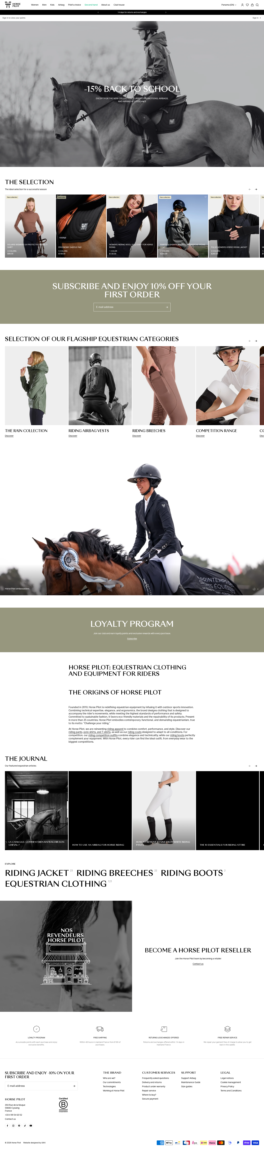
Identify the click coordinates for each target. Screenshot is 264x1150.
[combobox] (110, 597)
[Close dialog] (163, 516)
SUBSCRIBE (132, 628)
